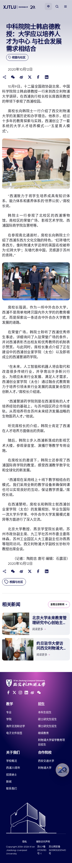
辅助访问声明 (43, 841)
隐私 (24, 841)
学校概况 (11, 760)
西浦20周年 (13, 767)
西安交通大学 (46, 760)
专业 (9, 712)
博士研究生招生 (47, 726)
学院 (9, 719)
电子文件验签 (14, 733)
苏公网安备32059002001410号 (57, 850)
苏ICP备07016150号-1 (41, 850)
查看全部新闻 (57, 604)
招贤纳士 (11, 774)
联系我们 (11, 788)
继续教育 (43, 733)
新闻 (9, 781)
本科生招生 (44, 712)
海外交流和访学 (15, 726)
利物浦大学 (44, 767)
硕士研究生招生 (47, 719)
